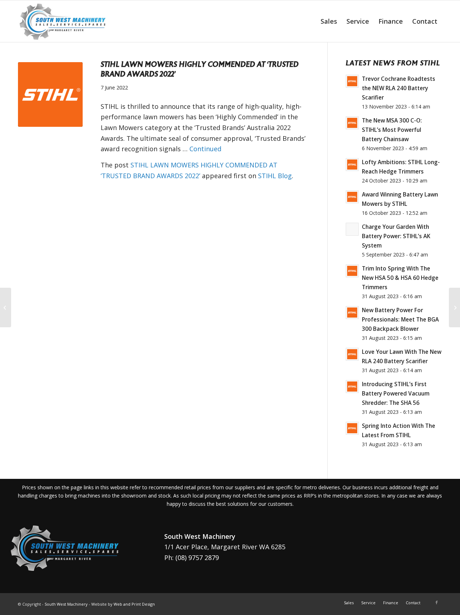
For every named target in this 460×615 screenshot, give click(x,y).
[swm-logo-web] (63, 21)
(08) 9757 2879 (197, 557)
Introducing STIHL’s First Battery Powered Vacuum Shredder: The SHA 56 (395, 393)
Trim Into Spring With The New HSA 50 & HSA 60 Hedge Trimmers (400, 278)
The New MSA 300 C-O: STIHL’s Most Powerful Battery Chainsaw (392, 130)
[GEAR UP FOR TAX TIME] (5, 307)
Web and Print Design (134, 604)
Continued (205, 148)
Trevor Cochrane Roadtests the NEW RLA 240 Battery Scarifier (398, 88)
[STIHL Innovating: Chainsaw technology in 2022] (454, 307)
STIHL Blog (275, 175)
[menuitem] (329, 21)
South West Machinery (66, 604)
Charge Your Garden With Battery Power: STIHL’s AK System (396, 236)
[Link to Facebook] (436, 602)
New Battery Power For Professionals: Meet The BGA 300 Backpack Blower (400, 319)
